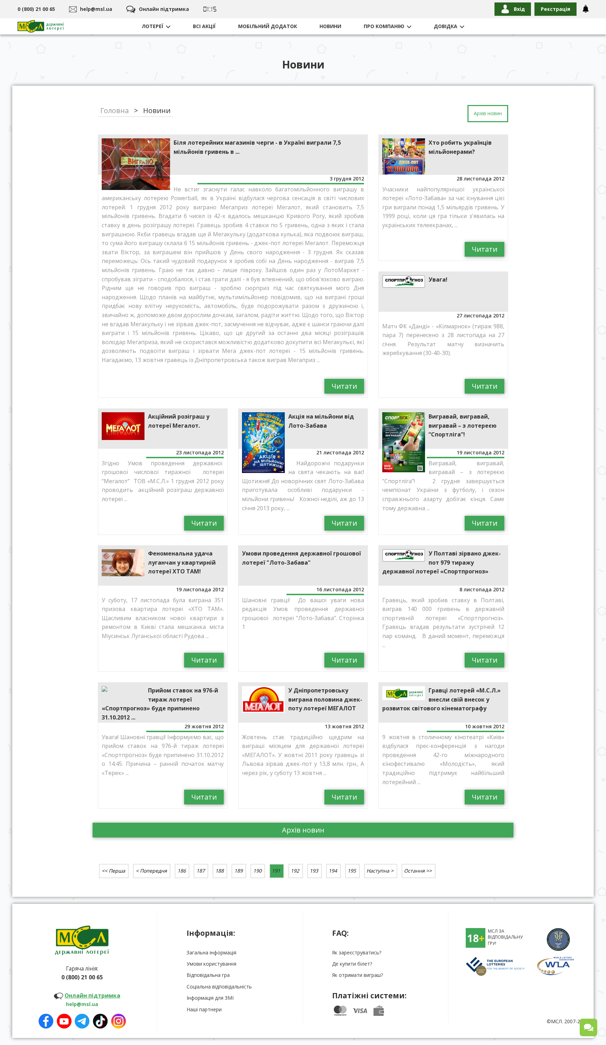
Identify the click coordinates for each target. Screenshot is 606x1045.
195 (352, 870)
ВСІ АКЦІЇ (204, 26)
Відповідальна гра (208, 975)
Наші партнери (204, 1009)
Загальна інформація (211, 952)
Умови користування (211, 963)
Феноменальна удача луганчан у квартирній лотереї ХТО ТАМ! (182, 562)
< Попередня (151, 870)
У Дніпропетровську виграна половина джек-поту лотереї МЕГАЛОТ (325, 699)
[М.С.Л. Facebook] (46, 1018)
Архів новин (303, 830)
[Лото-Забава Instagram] (118, 1018)
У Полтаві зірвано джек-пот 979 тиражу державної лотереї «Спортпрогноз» (441, 562)
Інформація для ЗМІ (210, 997)
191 (276, 870)
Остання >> (418, 870)
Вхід (519, 9)
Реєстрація (555, 9)
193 (314, 870)
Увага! (438, 279)
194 (333, 870)
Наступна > (379, 870)
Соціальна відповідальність (219, 986)
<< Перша (113, 870)
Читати (344, 386)
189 (238, 870)
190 (257, 870)
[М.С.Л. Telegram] (82, 1018)
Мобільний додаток (267, 26)
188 (219, 870)
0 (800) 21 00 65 (36, 9)
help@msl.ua (96, 9)
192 (295, 870)
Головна (114, 110)
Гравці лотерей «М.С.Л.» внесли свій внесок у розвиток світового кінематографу (441, 699)
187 (200, 870)
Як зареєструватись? (356, 952)
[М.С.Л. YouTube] (64, 1018)
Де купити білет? (352, 963)
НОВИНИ (330, 26)
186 (181, 870)
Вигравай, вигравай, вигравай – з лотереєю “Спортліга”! (463, 425)
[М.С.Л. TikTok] (100, 1018)
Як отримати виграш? (357, 975)
